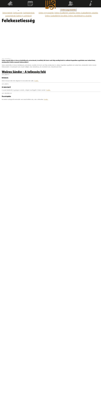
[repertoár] (10, 4)
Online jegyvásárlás (46, 13)
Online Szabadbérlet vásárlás (87, 13)
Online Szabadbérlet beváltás (56, 16)
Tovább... (36, 81)
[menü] (18, 10)
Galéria (19, 16)
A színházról (27, 16)
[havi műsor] (30, 4)
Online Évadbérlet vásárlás (65, 13)
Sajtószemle (18, 13)
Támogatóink (7, 13)
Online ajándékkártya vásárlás (80, 16)
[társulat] (71, 4)
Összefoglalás (6, 96)
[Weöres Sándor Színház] (50, 5)
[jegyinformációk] (91, 4)
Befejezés (5, 78)
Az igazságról (6, 87)
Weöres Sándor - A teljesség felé (24, 72)
